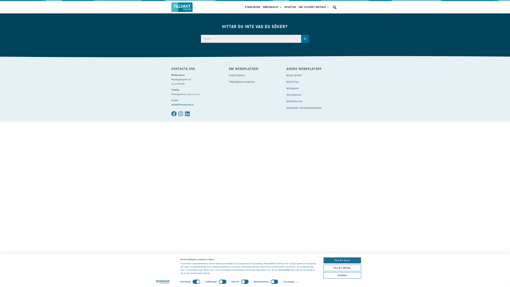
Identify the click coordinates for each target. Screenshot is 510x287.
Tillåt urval (342, 268)
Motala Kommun (294, 101)
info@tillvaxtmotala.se (182, 104)
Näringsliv (270, 7)
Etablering (252, 7)
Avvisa (342, 275)
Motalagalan (292, 88)
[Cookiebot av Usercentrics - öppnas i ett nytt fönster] (162, 282)
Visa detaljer (289, 282)
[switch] (222, 282)
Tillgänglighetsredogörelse (242, 81)
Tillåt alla (342, 260)
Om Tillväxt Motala (312, 7)
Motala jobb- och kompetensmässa (304, 107)
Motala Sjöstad (293, 75)
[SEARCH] (305, 39)
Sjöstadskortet (293, 94)
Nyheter (290, 7)
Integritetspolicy (237, 75)
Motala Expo (292, 81)
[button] (335, 7)
